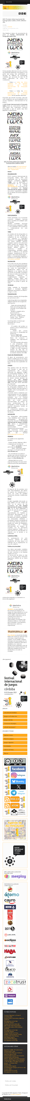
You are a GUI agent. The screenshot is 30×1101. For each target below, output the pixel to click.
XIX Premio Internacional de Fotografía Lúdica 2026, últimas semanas (13, 1027)
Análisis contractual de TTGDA (13, 1034)
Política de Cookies (10, 1081)
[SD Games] (10, 1001)
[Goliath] (10, 912)
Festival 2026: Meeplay (10, 1038)
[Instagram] (15, 775)
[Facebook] (15, 768)
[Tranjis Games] (10, 995)
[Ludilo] (10, 917)
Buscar (6, 753)
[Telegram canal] (15, 792)
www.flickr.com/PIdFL (14, 259)
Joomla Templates (16, 1094)
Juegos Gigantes (9, 742)
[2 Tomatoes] (10, 889)
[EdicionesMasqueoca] (10, 963)
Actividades (7, 746)
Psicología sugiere (9, 1037)
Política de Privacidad (11, 1085)
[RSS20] (15, 799)
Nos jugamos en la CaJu (11, 1021)
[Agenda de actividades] (15, 829)
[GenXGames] (10, 928)
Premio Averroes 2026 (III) (11, 1024)
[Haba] (10, 951)
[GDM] (10, 922)
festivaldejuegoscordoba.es (15, 434)
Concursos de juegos (10, 723)
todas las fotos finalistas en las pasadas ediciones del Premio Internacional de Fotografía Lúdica (17, 85)
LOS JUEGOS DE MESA (10, 712)
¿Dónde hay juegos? (9, 727)
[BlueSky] (15, 781)
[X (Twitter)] (15, 786)
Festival (10, 26)
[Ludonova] (10, 974)
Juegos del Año (8, 720)
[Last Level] (10, 934)
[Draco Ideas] (10, 969)
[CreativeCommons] (15, 761)
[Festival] (15, 855)
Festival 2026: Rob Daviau (11, 1036)
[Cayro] (10, 901)
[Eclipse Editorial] (10, 940)
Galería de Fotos (9, 749)
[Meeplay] (15, 876)
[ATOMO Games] (11, 894)
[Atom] (15, 805)
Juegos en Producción (10, 716)
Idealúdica (11, 185)
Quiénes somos (8, 735)
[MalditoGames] (10, 957)
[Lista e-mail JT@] (15, 812)
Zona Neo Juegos (9, 1022)
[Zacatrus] (15, 982)
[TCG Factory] (10, 945)
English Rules (17, 168)
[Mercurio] (10, 989)
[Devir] (10, 907)
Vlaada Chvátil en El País (11, 1033)
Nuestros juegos (9, 739)
